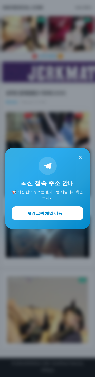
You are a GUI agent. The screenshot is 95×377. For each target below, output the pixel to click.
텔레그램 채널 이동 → (47, 213)
